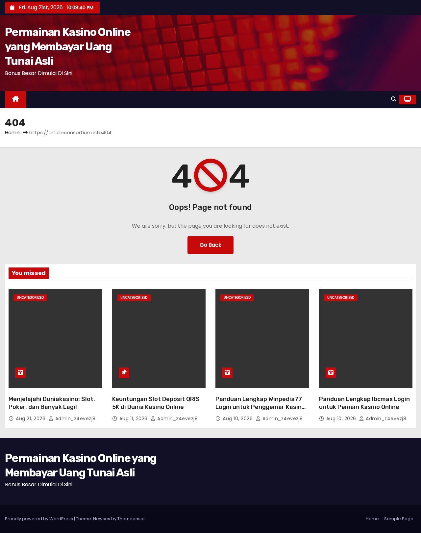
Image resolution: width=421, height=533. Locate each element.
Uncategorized (30, 297)
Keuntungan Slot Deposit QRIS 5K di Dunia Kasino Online (156, 403)
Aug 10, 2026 (238, 418)
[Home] (15, 99)
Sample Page (398, 519)
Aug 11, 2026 (134, 418)
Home (12, 132)
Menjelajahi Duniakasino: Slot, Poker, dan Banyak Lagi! (52, 403)
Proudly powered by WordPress (39, 519)
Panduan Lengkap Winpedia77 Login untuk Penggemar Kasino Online (260, 407)
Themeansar (131, 519)
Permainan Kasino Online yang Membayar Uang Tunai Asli (67, 46)
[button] (393, 99)
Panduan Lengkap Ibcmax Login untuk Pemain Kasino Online (364, 403)
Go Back (210, 245)
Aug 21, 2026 (31, 418)
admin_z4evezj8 (75, 418)
